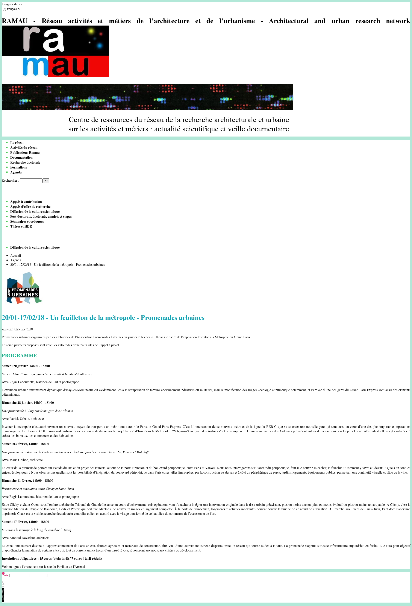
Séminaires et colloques (27, 221)
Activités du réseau (24, 147)
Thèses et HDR (21, 226)
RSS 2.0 (54, 575)
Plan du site (38, 575)
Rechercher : (10, 180)
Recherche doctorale (25, 162)
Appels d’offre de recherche (30, 206)
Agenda (16, 172)
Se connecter (19, 575)
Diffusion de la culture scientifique (35, 211)
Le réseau (17, 142)
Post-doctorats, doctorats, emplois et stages (41, 216)
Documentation (21, 157)
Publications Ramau (25, 152)
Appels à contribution (26, 201)
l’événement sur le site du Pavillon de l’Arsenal (53, 566)
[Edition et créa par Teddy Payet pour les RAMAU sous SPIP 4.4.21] (3, 600)
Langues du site (12, 4)
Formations (18, 167)
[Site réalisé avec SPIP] (5, 575)
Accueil (15, 255)
